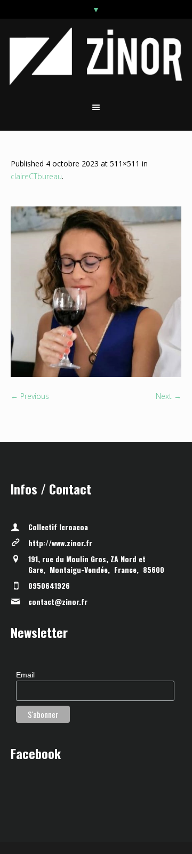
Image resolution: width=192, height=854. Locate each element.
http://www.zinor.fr (60, 542)
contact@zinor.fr (57, 601)
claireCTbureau (36, 176)
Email (25, 675)
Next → (168, 396)
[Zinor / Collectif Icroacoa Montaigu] (96, 56)
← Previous (30, 396)
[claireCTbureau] (96, 291)
